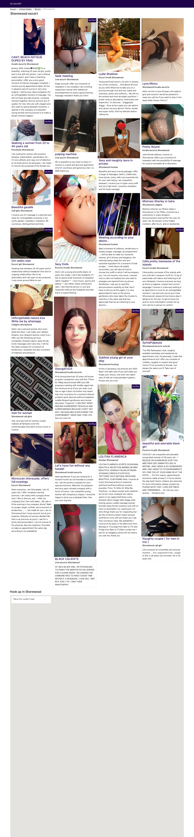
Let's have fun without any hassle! (72, 467)
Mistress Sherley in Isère (158, 201)
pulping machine (66, 154)
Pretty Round (151, 146)
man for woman (21, 413)
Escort (13, 9)
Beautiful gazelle (22, 207)
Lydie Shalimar (108, 74)
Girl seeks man (21, 260)
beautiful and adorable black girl (161, 445)
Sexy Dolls (62, 264)
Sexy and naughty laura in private (116, 162)
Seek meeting (64, 76)
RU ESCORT (16, 4)
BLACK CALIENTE (67, 559)
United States (25, 9)
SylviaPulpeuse (152, 342)
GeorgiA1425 (63, 368)
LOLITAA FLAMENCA (113, 456)
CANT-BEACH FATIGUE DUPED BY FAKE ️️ (26, 59)
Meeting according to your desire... (116, 239)
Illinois (38, 9)
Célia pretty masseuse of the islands (161, 263)
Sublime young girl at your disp (116, 359)
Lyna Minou (149, 83)
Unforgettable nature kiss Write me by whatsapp (28, 319)
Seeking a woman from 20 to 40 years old (30, 144)
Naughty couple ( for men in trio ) (160, 540)
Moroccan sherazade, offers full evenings (30, 480)
